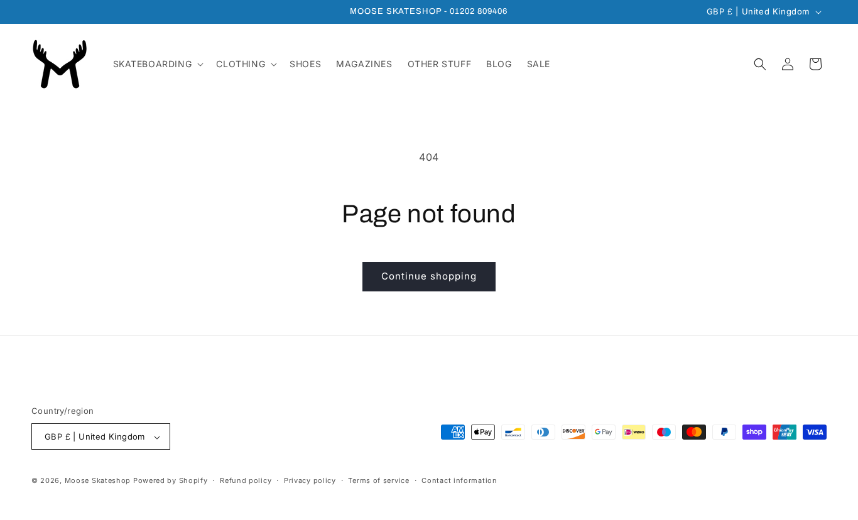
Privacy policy (310, 480)
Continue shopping (429, 276)
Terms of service (378, 480)
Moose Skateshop (98, 481)
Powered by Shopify (170, 481)
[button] (157, 64)
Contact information (459, 480)
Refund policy (245, 480)
